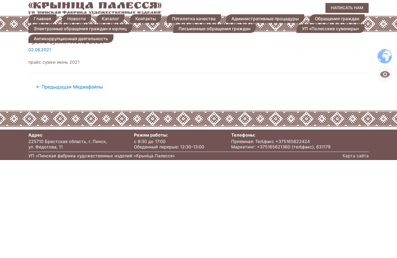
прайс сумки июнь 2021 (53, 62)
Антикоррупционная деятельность (71, 38)
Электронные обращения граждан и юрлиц (80, 28)
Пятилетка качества (194, 18)
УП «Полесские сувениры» (330, 28)
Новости (76, 18)
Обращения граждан (337, 18)
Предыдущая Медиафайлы (69, 87)
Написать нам (347, 7)
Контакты (145, 18)
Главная (42, 18)
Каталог (110, 18)
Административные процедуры (265, 18)
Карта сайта (356, 155)
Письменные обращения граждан (214, 28)
